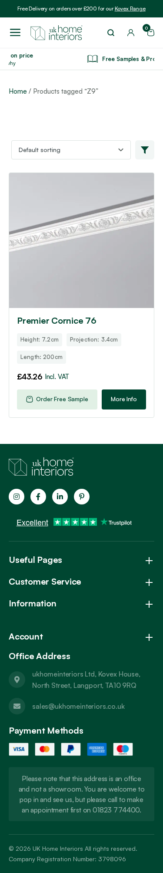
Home (18, 91)
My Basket (147, 29)
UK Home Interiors (58, 848)
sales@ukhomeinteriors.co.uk (78, 706)
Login (130, 32)
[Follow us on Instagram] (16, 496)
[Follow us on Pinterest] (82, 496)
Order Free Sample (62, 399)
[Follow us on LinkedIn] (60, 496)
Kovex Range (130, 8)
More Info (124, 399)
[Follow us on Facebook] (38, 496)
